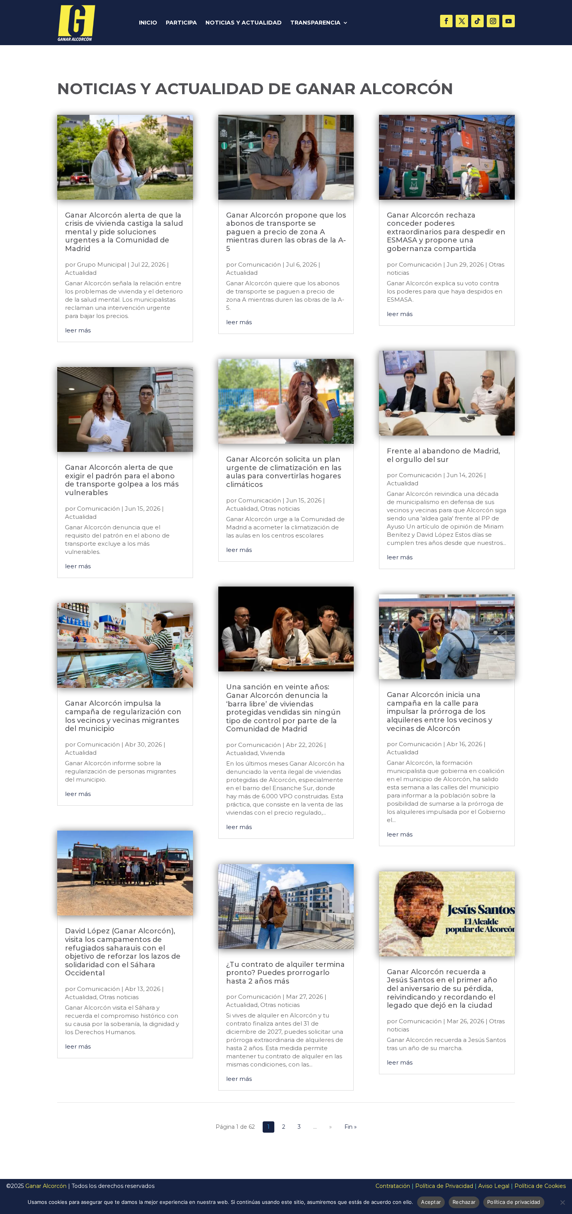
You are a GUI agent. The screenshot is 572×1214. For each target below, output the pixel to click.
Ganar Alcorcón (46, 1185)
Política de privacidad (513, 1202)
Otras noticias (119, 997)
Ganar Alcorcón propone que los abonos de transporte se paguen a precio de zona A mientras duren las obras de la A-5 (286, 232)
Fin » (350, 1126)
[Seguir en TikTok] (477, 21)
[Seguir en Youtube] (508, 21)
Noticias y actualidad (243, 23)
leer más (78, 330)
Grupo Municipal (101, 264)
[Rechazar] (562, 1202)
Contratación (392, 1185)
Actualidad (81, 272)
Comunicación (98, 508)
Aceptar (431, 1202)
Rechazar (464, 1202)
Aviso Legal (493, 1185)
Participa (181, 23)
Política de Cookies (540, 1185)
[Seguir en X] (462, 21)
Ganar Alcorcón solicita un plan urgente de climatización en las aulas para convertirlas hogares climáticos (283, 472)
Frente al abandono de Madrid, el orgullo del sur (443, 455)
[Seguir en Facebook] (446, 21)
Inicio (148, 23)
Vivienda (272, 753)
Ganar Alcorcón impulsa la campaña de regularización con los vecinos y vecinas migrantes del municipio (123, 716)
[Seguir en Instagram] (493, 21)
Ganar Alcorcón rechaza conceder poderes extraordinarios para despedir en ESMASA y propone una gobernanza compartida (446, 232)
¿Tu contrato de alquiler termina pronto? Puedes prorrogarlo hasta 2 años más (285, 973)
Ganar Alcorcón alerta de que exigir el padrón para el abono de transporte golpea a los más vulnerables (122, 480)
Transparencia (315, 23)
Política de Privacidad (444, 1185)
